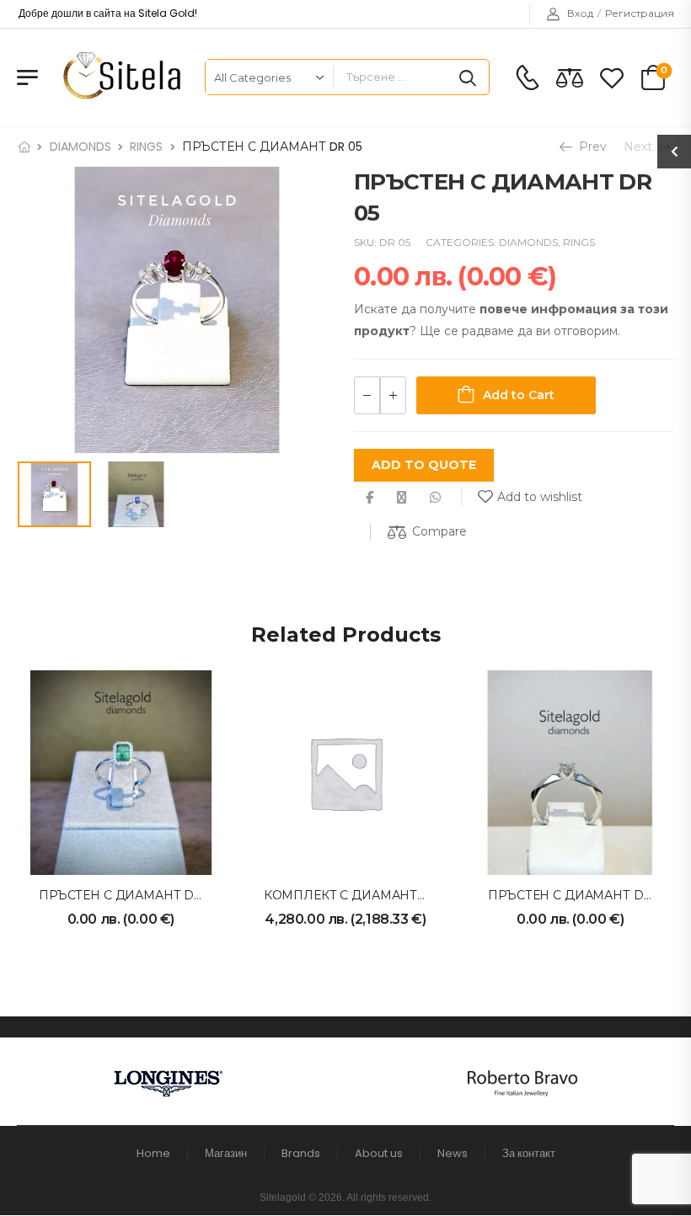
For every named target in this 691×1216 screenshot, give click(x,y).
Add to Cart (518, 395)
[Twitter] (401, 497)
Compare (439, 531)
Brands (300, 1153)
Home (153, 1153)
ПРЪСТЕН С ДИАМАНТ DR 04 (130, 895)
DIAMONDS (80, 146)
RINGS (146, 146)
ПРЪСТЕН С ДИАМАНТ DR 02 (579, 895)
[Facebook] (369, 497)
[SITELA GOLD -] (119, 77)
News (452, 1153)
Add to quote (424, 464)
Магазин (226, 1153)
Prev (588, 146)
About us (379, 1153)
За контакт (528, 1153)
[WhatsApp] (435, 497)
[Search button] (468, 77)
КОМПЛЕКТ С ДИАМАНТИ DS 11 (363, 895)
